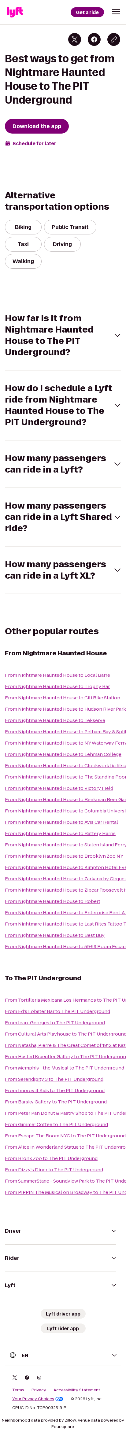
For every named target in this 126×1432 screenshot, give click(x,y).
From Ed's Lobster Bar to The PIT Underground (57, 1011)
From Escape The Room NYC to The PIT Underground (65, 1135)
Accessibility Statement (77, 1390)
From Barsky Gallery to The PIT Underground (56, 1102)
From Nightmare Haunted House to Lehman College (63, 754)
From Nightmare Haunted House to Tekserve (55, 720)
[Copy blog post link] (113, 39)
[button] (116, 12)
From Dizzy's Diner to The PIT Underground (54, 1169)
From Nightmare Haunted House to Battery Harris (60, 833)
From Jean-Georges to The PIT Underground (55, 1022)
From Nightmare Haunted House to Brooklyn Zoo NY (64, 856)
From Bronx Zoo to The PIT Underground (51, 1158)
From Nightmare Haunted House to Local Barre (57, 675)
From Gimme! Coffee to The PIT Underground (56, 1124)
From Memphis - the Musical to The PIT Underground (64, 1068)
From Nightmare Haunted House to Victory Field (59, 788)
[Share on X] (74, 39)
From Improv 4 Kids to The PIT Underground (55, 1090)
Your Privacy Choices (33, 1399)
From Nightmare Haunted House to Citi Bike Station (62, 697)
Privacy (38, 1390)
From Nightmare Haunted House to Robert (52, 901)
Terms (18, 1390)
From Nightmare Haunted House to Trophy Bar (57, 686)
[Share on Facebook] (94, 39)
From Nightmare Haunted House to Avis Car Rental (61, 822)
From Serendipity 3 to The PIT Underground (54, 1079)
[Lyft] (14, 12)
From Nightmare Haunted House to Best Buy (55, 935)
